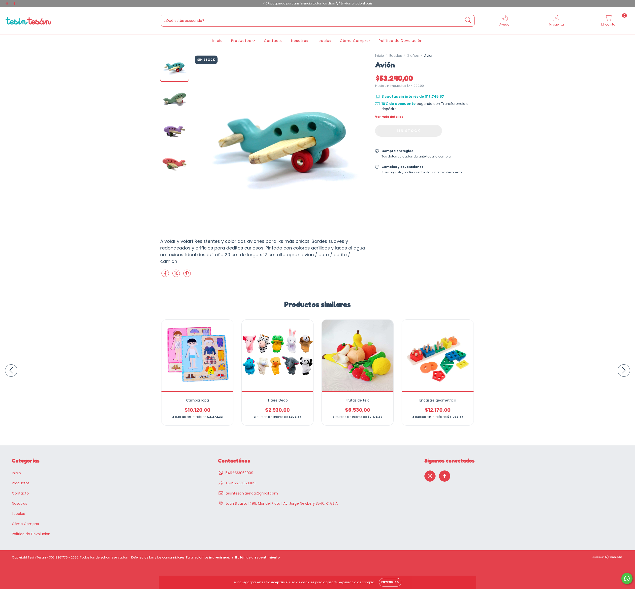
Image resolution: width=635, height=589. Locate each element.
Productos (241, 40)
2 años (413, 55)
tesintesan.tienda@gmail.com (251, 493)
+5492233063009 (240, 483)
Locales (324, 40)
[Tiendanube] (607, 558)
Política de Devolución (401, 40)
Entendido (390, 582)
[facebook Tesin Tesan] (14, 3)
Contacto (273, 40)
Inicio (217, 40)
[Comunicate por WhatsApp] (627, 578)
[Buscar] (468, 20)
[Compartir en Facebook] (165, 275)
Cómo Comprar (355, 40)
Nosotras (299, 40)
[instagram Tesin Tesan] (7, 3)
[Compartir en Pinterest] (187, 275)
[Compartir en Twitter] (176, 275)
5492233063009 (239, 472)
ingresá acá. (219, 557)
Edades (395, 55)
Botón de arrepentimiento (257, 557)
